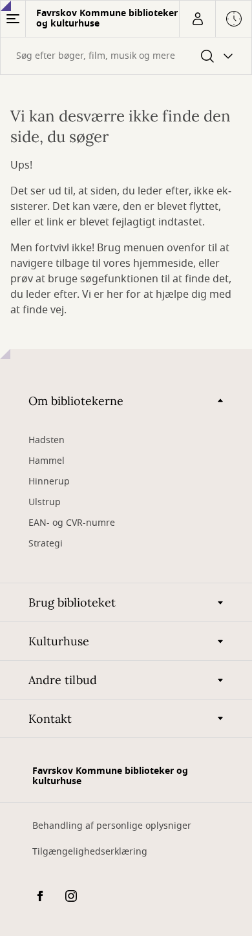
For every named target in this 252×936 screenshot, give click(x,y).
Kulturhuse (58, 641)
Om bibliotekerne (75, 400)
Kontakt (50, 718)
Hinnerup (50, 481)
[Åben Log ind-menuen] (197, 19)
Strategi (45, 543)
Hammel (46, 461)
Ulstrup (44, 502)
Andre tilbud (62, 679)
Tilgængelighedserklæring (89, 851)
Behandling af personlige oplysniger (111, 826)
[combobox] (126, 55)
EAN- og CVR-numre (73, 523)
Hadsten (46, 440)
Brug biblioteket (72, 602)
